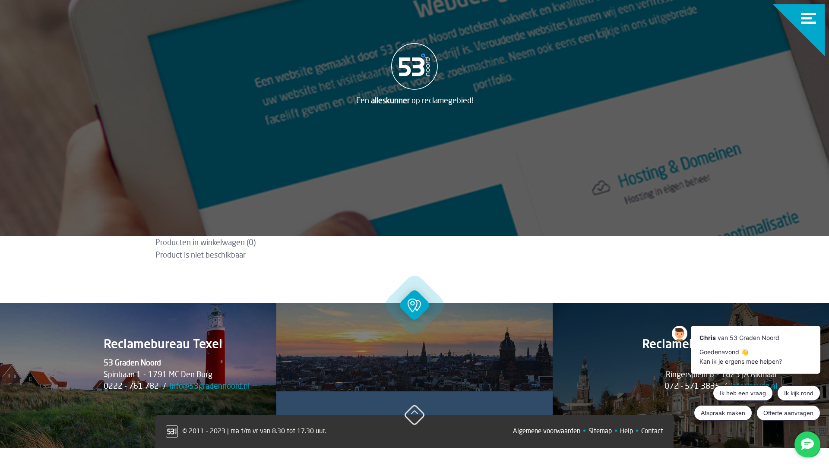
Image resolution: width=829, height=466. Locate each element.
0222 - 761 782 (131, 385)
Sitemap (600, 431)
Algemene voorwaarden (546, 431)
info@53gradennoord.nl (210, 385)
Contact (652, 431)
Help (626, 431)
